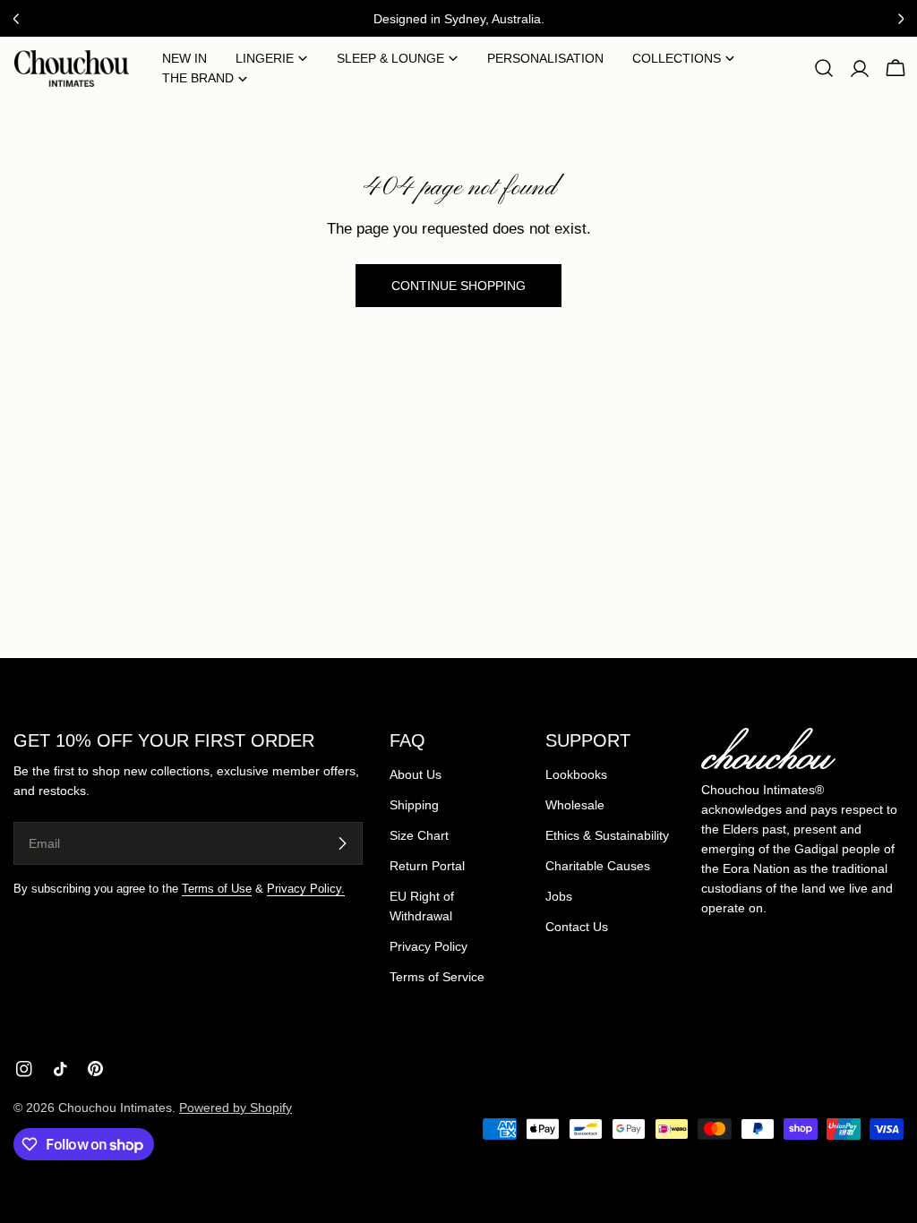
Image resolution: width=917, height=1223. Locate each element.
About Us (415, 774)
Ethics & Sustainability (607, 835)
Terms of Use (217, 889)
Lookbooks (576, 774)
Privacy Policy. (306, 889)
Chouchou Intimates (115, 1107)
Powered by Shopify (235, 1107)
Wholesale (574, 805)
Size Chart (419, 835)
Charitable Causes (597, 866)
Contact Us (576, 926)
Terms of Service (437, 977)
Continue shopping (458, 285)
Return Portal (427, 866)
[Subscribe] (342, 843)
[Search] (824, 68)
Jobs (558, 896)
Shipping (414, 805)
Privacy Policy (428, 946)
